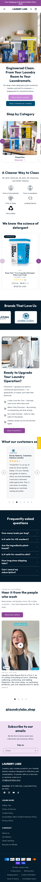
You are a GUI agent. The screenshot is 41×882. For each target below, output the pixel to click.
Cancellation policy (29, 879)
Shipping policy (12, 875)
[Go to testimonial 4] (20, 502)
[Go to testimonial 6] (28, 502)
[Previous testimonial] (4, 472)
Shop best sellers (12, 615)
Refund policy (29, 871)
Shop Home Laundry (20, 97)
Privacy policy (16, 871)
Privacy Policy (7, 821)
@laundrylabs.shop (20, 709)
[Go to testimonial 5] (24, 502)
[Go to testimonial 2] (13, 502)
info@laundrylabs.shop (11, 780)
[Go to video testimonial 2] (18, 699)
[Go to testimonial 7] (31, 502)
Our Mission (6, 837)
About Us (5, 833)
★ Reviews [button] (39, 443)
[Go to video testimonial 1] (15, 699)
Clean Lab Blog (8, 841)
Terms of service (13, 879)
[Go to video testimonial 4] (26, 699)
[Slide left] (2, 141)
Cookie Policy (7, 813)
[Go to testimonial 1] (9, 502)
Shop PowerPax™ (14, 431)
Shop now (19, 160)
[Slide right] (38, 141)
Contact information (29, 875)
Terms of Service (9, 809)
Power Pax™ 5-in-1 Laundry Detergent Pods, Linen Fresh (20, 274)
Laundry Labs (23, 867)
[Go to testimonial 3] (16, 502)
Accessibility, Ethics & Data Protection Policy (19, 817)
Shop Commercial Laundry (20, 103)
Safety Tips (6, 805)
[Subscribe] (35, 750)
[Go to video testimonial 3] (22, 699)
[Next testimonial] (37, 472)
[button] (4, 9)
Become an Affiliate (9, 845)
